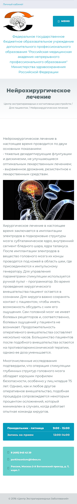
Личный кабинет (13, 4)
